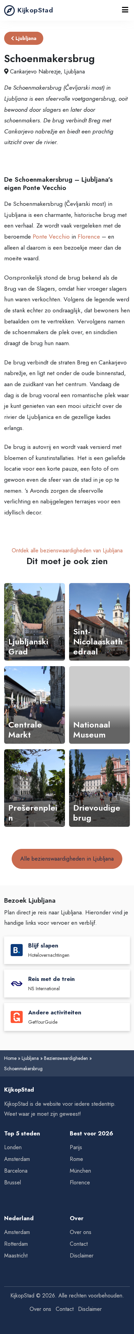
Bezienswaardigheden (66, 1058)
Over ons (80, 1232)
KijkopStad (35, 10)
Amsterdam (17, 1159)
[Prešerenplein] (34, 788)
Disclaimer (81, 1256)
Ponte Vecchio (51, 236)
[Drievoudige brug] (99, 788)
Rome (76, 1159)
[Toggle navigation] (125, 10)
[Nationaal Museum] (99, 705)
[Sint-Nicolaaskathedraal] (99, 622)
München (80, 1171)
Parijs (76, 1147)
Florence (89, 236)
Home (10, 1058)
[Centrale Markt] (34, 705)
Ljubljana (25, 38)
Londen (13, 1147)
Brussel (12, 1182)
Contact (79, 1244)
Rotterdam (16, 1244)
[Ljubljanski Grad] (34, 622)
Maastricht (15, 1256)
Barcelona (15, 1171)
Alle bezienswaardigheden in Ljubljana (67, 858)
